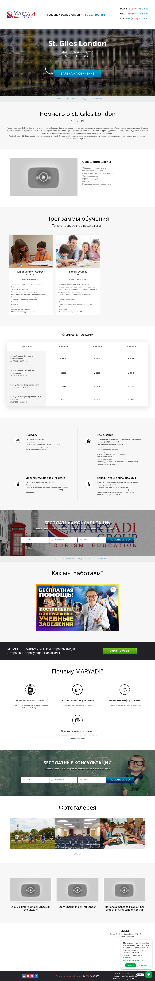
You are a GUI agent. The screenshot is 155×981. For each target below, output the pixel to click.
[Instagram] (32, 976)
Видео (85, 99)
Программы (72, 99)
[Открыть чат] (148, 974)
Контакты (97, 99)
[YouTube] (28, 976)
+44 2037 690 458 (93, 14)
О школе (58, 99)
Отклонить (143, 965)
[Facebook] (36, 976)
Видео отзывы (85, 559)
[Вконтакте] (24, 976)
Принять (130, 965)
